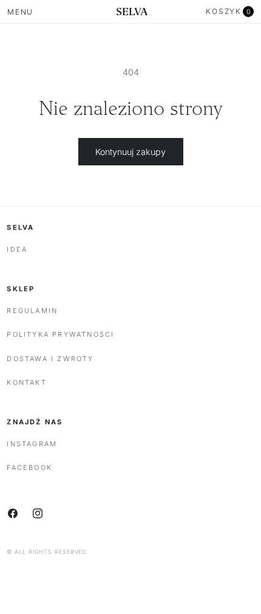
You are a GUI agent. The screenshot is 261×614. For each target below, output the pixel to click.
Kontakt (26, 382)
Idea (17, 249)
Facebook (29, 467)
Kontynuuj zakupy (130, 152)
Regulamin (32, 310)
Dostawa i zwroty (50, 358)
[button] (230, 11)
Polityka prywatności (60, 334)
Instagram (32, 444)
